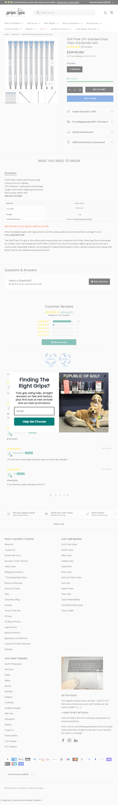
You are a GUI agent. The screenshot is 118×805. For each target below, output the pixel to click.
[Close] (105, 376)
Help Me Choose (34, 422)
